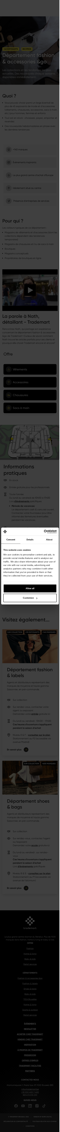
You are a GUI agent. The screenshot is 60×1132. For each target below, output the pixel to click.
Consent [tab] (10, 539)
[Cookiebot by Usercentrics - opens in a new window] (44, 532)
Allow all (30, 588)
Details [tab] (30, 539)
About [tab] (49, 539)
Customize (28, 598)
